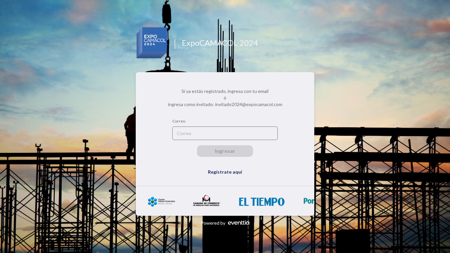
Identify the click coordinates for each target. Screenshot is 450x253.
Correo (178, 121)
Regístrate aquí (225, 172)
